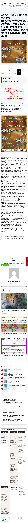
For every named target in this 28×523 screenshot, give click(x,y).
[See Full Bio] (17, 284)
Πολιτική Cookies (22, 492)
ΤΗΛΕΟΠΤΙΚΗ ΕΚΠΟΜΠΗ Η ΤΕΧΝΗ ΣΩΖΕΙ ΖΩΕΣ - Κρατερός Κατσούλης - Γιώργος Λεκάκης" (14, 470)
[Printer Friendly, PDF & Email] (5, 265)
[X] (21, 488)
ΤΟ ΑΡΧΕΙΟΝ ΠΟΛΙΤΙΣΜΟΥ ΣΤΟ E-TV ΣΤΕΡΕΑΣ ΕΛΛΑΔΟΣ (13, 455)
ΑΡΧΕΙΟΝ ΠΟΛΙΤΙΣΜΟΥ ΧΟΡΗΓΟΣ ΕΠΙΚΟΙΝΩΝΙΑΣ (21, 451)
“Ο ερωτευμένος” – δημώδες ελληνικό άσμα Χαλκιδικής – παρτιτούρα (14, 411)
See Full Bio (13, 284)
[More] (19, 72)
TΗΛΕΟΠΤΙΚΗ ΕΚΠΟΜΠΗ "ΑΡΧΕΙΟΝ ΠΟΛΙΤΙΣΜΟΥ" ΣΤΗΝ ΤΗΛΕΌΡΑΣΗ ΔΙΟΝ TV (14, 449)
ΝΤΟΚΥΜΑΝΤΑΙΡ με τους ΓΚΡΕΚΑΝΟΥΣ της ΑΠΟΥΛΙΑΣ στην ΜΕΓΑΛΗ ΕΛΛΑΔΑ (14, 476)
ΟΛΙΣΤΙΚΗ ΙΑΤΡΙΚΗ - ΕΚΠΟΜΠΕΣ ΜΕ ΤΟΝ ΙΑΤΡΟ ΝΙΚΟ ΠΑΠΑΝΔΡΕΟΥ (5, 504)
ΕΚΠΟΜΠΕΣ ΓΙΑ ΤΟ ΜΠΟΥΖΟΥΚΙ (4, 497)
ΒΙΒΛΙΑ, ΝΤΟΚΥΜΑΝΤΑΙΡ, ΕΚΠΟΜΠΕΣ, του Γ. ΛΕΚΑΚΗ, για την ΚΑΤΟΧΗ (21, 461)
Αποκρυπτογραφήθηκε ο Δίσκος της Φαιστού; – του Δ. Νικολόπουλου (14, 416)
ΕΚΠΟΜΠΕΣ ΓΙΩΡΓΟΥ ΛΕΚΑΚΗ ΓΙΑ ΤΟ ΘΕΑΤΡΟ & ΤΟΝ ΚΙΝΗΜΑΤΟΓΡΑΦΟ (14, 482)
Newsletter (26, 261)
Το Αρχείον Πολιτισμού (22, 496)
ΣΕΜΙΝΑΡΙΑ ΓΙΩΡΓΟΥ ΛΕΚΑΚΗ (22, 442)
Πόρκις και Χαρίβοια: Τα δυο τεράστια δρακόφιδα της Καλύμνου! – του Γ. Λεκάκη (13, 420)
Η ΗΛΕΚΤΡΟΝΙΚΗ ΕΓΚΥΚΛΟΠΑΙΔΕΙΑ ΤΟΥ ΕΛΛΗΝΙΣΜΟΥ (14, 6)
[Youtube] (22, 488)
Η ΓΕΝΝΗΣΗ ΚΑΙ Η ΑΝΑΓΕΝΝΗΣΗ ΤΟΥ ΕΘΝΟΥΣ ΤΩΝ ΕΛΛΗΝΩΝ (13, 464)
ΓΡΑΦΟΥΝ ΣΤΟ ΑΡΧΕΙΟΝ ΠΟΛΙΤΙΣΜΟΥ (21, 456)
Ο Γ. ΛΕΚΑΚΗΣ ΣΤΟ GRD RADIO (4, 509)
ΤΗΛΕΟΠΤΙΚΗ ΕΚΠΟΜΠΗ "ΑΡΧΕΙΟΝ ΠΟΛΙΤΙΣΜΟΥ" (14, 459)
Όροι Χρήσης (21, 491)
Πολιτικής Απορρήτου (22, 494)
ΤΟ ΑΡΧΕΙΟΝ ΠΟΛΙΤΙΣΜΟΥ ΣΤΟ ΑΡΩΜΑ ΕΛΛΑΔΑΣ (13, 441)
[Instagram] (20, 488)
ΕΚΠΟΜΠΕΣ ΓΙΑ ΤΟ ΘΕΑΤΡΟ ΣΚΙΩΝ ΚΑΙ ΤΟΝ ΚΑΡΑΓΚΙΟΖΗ (5, 512)
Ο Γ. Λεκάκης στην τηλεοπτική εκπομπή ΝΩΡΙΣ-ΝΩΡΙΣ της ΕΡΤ (14, 437)
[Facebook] (19, 488)
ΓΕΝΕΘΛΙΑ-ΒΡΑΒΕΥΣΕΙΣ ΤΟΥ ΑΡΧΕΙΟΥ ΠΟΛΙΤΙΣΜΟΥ (21, 446)
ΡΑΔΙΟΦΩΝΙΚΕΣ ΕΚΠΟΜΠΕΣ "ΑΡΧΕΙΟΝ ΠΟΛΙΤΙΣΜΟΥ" (4, 492)
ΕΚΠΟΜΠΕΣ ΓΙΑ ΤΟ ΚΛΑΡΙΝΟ (4, 500)
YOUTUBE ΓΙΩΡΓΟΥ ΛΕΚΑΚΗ (13, 445)
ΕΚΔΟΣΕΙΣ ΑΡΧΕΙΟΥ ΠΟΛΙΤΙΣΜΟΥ (22, 439)
